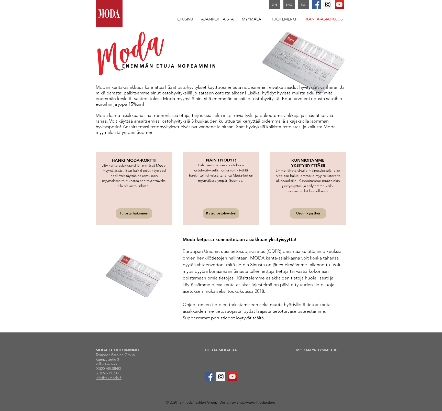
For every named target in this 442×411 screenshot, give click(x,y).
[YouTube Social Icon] (339, 4)
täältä (258, 318)
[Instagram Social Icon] (327, 4)
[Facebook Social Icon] (316, 4)
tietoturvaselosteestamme (298, 311)
